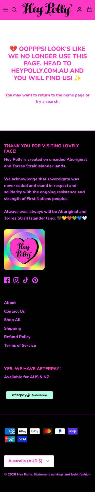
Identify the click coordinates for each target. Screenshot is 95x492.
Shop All (12, 320)
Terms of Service (20, 345)
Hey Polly (24, 474)
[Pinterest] (35, 280)
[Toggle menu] (5, 9)
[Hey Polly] (47, 10)
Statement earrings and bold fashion (62, 474)
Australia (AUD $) (25, 461)
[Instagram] (16, 280)
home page (74, 95)
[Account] (78, 9)
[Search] (16, 9)
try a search (47, 101)
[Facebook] (7, 280)
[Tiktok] (26, 280)
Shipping (12, 328)
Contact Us (14, 311)
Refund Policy (17, 337)
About (10, 303)
